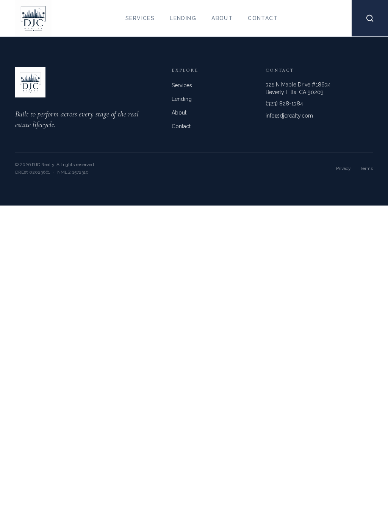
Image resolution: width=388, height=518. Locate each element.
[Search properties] (370, 18)
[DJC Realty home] (26, 18)
